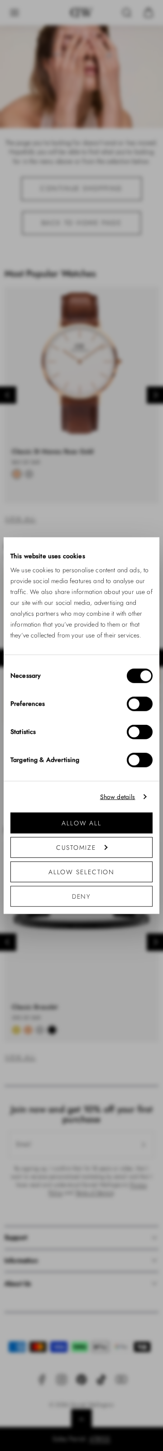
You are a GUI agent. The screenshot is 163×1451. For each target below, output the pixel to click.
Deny (81, 896)
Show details (117, 796)
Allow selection (81, 871)
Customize (76, 847)
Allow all (81, 823)
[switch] (140, 704)
